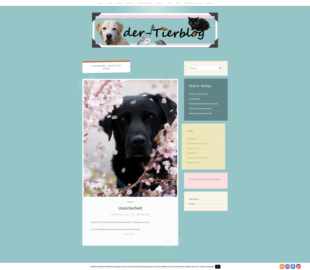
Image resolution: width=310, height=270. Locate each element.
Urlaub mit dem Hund (198, 94)
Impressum (194, 199)
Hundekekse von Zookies (197, 157)
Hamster (159, 3)
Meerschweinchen (145, 3)
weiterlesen (130, 234)
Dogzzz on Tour (193, 148)
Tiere (178, 3)
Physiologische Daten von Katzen (203, 103)
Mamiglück (191, 138)
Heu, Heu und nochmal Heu (200, 113)
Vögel (169, 3)
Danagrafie (191, 153)
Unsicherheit (130, 207)
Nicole (192, 203)
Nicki (147, 215)
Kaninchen (130, 3)
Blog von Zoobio (193, 162)
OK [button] (218, 267)
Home (100, 3)
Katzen (119, 3)
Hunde (109, 3)
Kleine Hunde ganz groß (193, 3)
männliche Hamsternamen (200, 108)
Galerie (209, 3)
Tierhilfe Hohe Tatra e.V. (196, 143)
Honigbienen (194, 99)
